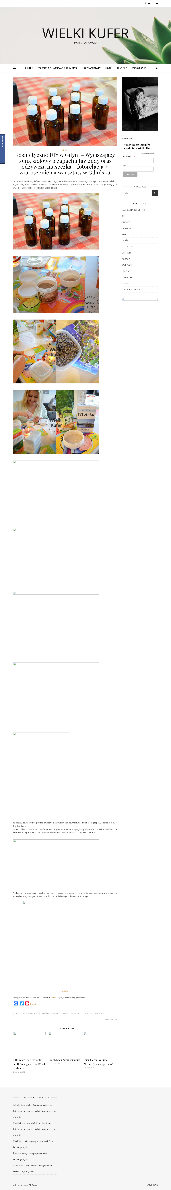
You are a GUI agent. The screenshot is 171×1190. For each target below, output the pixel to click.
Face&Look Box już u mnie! (64, 1060)
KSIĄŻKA (126, 240)
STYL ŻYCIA (127, 265)
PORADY (126, 258)
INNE (65, 150)
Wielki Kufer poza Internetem (95, 1013)
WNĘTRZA (126, 283)
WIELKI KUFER (85, 33)
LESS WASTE (127, 246)
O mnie (29, 68)
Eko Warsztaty (91, 68)
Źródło (65, 990)
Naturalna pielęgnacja (49, 1013)
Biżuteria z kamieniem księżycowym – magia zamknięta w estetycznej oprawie (34, 1111)
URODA (125, 271)
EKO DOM (126, 228)
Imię (124, 165)
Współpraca (139, 68)
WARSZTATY (127, 277)
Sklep (108, 68)
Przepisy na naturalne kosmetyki (58, 68)
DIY (16, 1013)
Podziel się (35, 1004)
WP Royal (32, 1185)
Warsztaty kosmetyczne (71, 1013)
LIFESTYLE (126, 252)
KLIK (54, 997)
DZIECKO (126, 222)
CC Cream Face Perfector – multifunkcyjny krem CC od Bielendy (29, 1064)
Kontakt (121, 68)
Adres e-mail (129, 156)
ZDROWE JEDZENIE (131, 289)
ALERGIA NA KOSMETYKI (133, 209)
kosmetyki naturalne (29, 1013)
